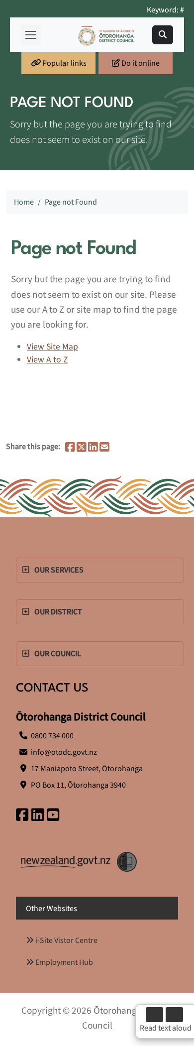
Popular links (64, 63)
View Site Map (52, 347)
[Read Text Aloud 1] (154, 1014)
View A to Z (47, 359)
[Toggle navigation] (162, 34)
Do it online (140, 63)
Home (24, 202)
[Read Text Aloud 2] (174, 1014)
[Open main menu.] (31, 35)
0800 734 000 (52, 735)
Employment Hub (63, 962)
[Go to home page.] (106, 35)
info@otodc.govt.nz (64, 752)
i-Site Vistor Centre (65, 940)
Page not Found (71, 202)
